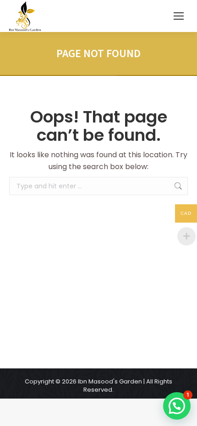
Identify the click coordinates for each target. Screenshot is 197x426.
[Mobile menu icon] (179, 16)
